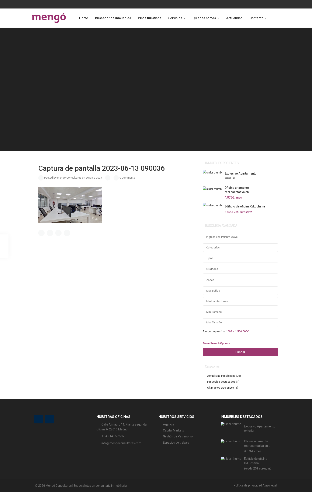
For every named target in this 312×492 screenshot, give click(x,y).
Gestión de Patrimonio (178, 436)
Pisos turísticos (149, 18)
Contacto (256, 18)
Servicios (175, 18)
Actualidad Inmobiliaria (221, 375)
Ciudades (212, 269)
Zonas (210, 280)
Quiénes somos (204, 18)
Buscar (240, 352)
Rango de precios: (214, 331)
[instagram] (45, 4)
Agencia (168, 424)
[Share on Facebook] (41, 233)
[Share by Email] (67, 233)
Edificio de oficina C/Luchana (245, 206)
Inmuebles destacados (221, 381)
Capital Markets (173, 430)
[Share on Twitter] (50, 233)
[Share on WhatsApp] (58, 233)
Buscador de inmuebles (113, 18)
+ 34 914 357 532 (112, 436)
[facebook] (36, 4)
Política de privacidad (248, 485)
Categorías (213, 247)
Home (83, 18)
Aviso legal (270, 485)
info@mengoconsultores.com (121, 443)
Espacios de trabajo (176, 442)
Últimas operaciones (220, 387)
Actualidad (234, 18)
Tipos (209, 258)
